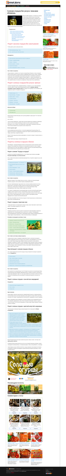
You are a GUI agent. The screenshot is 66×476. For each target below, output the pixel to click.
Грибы (18, 5)
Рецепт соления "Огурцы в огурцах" (17, 34)
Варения (9, 5)
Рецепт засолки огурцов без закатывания (16, 31)
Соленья (11, 8)
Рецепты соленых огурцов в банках (15, 33)
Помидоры (22, 5)
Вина (45, 11)
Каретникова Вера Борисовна (52, 68)
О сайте (47, 470)
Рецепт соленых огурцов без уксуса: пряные (17, 32)
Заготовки (13, 5)
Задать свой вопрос (50, 69)
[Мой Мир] (22, 378)
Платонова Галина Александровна (13, 379)
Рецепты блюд (46, 22)
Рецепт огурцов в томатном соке (17, 35)
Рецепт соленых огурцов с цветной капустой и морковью (17, 40)
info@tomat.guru (24, 471)
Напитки (27, 5)
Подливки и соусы (47, 19)
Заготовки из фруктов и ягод (49, 15)
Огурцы (15, 8)
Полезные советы (47, 20)
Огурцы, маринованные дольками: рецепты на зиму (36, 392)
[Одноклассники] (21, 378)
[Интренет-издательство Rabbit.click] (13, 472)
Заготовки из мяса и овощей (49, 14)
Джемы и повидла (47, 12)
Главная (8, 8)
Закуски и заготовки (48, 16)
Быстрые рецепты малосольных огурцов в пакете (24, 392)
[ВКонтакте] (19, 378)
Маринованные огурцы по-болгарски (13, 393)
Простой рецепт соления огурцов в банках (18, 36)
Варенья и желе (47, 10)
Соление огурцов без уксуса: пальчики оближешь (23, 8)
